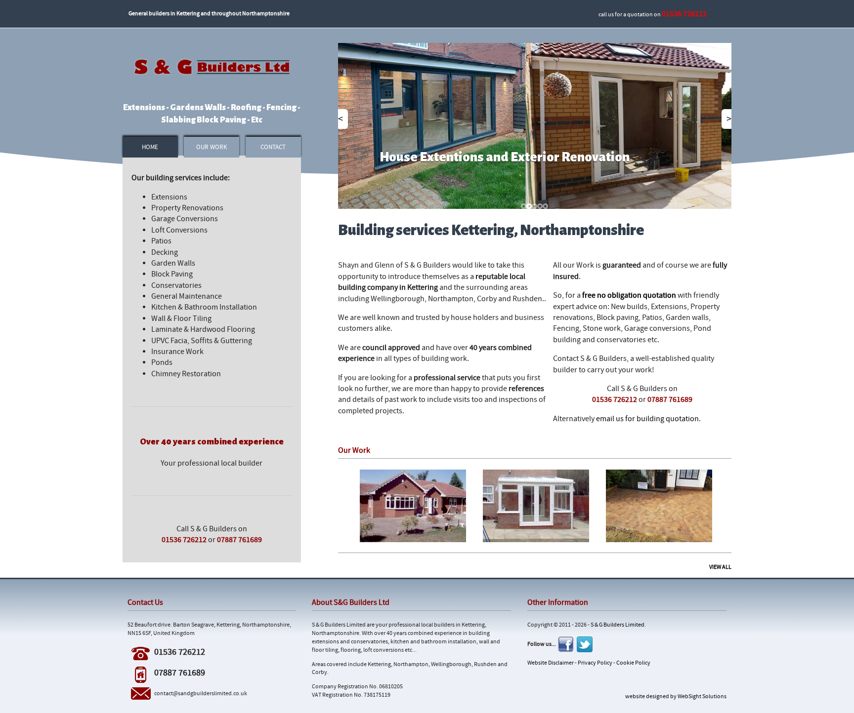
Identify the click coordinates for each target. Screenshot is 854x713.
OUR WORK (211, 147)
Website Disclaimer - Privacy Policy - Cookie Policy (588, 663)
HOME (150, 147)
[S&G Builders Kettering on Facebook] (566, 644)
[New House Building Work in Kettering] (413, 505)
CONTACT (273, 147)
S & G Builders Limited (617, 625)
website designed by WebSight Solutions (675, 696)
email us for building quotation (647, 419)
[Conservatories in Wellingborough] (536, 505)
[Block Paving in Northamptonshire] (659, 505)
